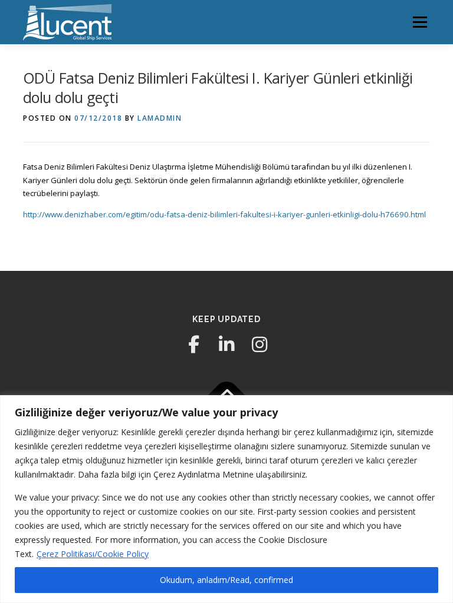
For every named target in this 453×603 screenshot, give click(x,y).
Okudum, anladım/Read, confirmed (226, 579)
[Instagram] (259, 344)
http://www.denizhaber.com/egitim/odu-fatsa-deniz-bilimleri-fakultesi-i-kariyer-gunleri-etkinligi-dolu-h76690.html (224, 214)
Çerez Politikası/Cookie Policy (93, 553)
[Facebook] (193, 344)
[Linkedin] (226, 344)
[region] (226, 499)
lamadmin (159, 118)
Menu (419, 21)
